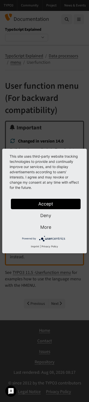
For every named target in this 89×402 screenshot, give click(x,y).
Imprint (35, 246)
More (45, 227)
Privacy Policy (50, 246)
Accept (45, 203)
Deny (45, 215)
